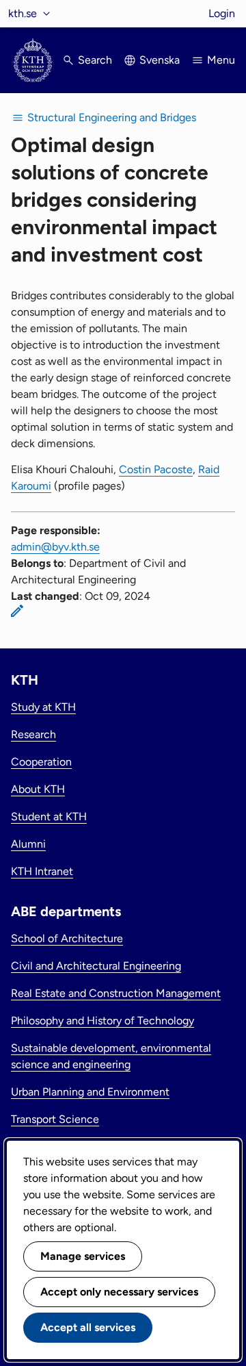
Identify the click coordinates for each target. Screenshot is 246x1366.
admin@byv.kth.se (55, 546)
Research (33, 734)
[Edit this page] (17, 611)
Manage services (82, 1256)
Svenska (159, 59)
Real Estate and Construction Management (116, 993)
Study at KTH (43, 706)
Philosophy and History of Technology (102, 1020)
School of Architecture (67, 938)
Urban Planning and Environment (90, 1091)
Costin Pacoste (156, 469)
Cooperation (41, 761)
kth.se (22, 13)
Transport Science (55, 1119)
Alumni (28, 843)
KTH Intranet (42, 871)
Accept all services (87, 1327)
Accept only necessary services (119, 1291)
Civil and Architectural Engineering (96, 965)
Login (221, 13)
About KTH (38, 789)
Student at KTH (49, 816)
